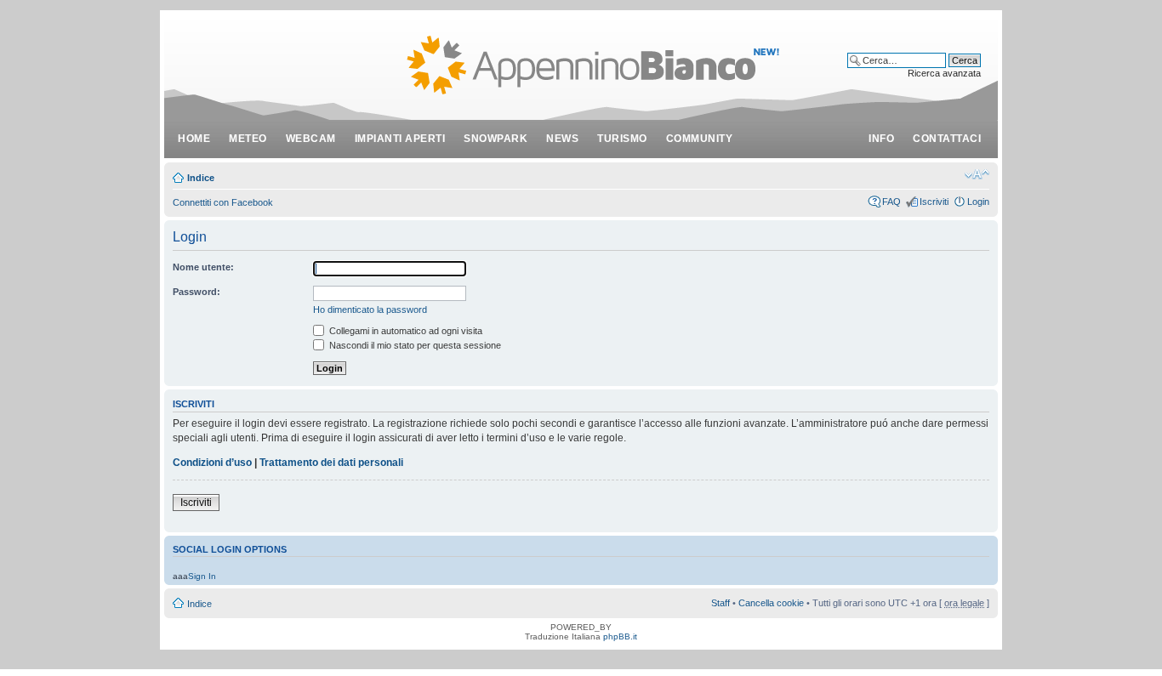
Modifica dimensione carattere (977, 174)
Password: (196, 292)
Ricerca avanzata (944, 73)
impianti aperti (400, 139)
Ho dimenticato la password (370, 309)
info (881, 139)
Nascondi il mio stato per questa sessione (414, 345)
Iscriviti (934, 201)
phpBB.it (620, 636)
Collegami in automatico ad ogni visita (404, 331)
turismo (622, 139)
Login (978, 201)
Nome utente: (203, 267)
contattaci (947, 139)
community (699, 139)
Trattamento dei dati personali (331, 463)
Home (194, 139)
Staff (720, 603)
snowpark (495, 139)
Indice (200, 178)
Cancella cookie (771, 603)
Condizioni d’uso (212, 463)
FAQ (891, 201)
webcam (311, 139)
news (562, 139)
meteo (248, 139)
